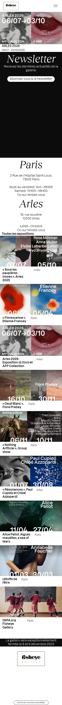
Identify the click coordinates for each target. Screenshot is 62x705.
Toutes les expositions (18, 233)
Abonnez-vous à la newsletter (31, 78)
